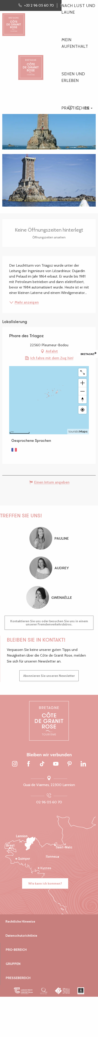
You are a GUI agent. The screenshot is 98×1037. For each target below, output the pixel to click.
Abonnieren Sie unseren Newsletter (49, 676)
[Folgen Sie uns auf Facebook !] (28, 764)
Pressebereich (18, 978)
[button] (78, 108)
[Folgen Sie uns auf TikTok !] (42, 764)
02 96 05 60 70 (49, 802)
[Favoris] (71, 108)
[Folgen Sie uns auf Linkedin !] (83, 764)
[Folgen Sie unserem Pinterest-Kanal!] (69, 764)
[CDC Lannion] (23, 991)
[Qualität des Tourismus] (43, 991)
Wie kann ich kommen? (45, 883)
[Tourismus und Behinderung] (81, 991)
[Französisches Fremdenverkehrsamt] (62, 991)
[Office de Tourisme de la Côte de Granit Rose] (30, 63)
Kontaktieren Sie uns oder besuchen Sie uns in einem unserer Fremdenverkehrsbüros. (49, 622)
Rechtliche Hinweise (20, 921)
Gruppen (13, 964)
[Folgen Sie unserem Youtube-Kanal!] (56, 764)
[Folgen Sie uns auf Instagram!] (15, 764)
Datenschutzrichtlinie (21, 935)
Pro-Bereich (16, 950)
